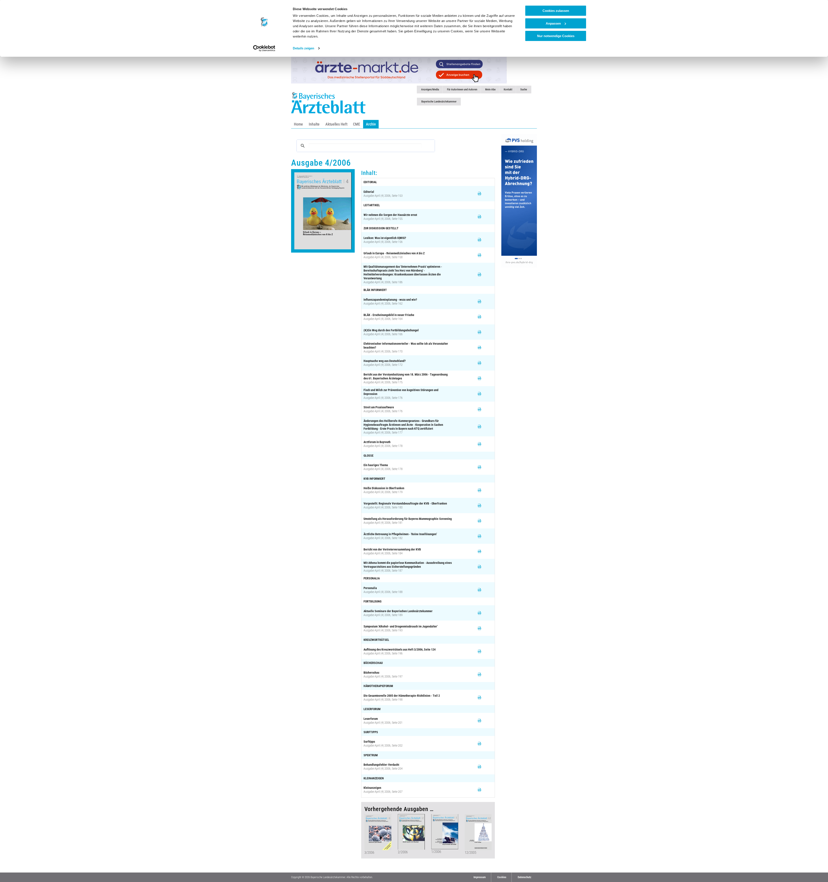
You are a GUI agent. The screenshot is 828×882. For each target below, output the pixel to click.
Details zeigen (303, 48)
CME (356, 124)
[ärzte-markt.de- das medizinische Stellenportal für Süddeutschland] (399, 70)
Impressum (480, 877)
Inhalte (314, 124)
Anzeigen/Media (430, 89)
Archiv (371, 124)
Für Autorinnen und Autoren (462, 89)
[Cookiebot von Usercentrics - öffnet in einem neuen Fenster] (264, 48)
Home (298, 124)
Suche (523, 89)
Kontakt (508, 89)
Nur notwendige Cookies (555, 36)
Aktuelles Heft (336, 124)
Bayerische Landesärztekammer (438, 101)
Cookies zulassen (556, 11)
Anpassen (553, 23)
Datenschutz (524, 877)
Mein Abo (490, 89)
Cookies (501, 877)
